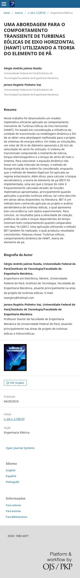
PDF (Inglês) (16, 383)
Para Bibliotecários (16, 517)
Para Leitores (13, 505)
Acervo (19, 13)
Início (7, 13)
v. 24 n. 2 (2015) (37, 13)
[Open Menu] (4, 4)
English (11, 470)
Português (12, 482)
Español (11, 476)
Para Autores (13, 511)
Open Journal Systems (20, 448)
